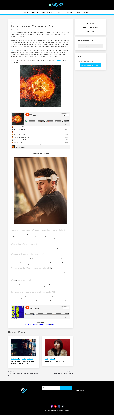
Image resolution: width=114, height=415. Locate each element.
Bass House (14, 23)
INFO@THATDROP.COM (90, 27)
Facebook (41, 324)
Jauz (14, 32)
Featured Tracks (15, 358)
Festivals (35, 12)
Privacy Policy (80, 390)
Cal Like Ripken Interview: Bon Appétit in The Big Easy (22, 362)
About (78, 12)
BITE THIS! (58, 60)
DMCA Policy (80, 387)
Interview (31, 23)
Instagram (28, 324)
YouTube (47, 324)
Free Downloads (47, 12)
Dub (20, 23)
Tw (62, 406)
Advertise (86, 12)
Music (26, 12)
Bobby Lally (15, 29)
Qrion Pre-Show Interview (54, 361)
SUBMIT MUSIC (90, 31)
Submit (58, 12)
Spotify (53, 324)
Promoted (68, 12)
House (25, 23)
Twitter (34, 324)
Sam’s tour (14, 50)
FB (59, 406)
